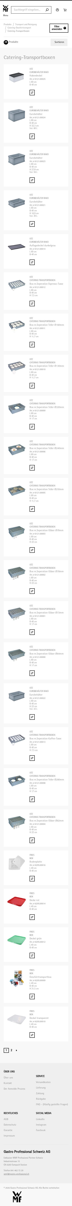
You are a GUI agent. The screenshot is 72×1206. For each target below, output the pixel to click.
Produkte (7, 25)
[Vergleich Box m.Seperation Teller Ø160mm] (32, 344)
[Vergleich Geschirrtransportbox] (32, 996)
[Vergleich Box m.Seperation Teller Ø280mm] (32, 799)
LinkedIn (40, 1119)
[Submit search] (47, 10)
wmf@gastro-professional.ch (16, 1174)
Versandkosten (43, 1082)
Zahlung (40, 1093)
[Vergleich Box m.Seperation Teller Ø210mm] (32, 509)
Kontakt (8, 1083)
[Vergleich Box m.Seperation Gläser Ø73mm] (32, 632)
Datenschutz (10, 1125)
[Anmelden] (58, 10)
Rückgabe (41, 1099)
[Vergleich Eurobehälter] (32, 136)
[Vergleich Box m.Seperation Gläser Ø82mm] (32, 840)
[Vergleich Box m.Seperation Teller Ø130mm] (32, 385)
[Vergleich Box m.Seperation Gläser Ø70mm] (32, 550)
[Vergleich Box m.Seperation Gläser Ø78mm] (32, 591)
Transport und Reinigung (26, 25)
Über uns (8, 1078)
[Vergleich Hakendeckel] (32, 92)
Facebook (40, 1130)
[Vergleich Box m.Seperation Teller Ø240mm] (32, 467)
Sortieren (59, 42)
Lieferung (41, 1088)
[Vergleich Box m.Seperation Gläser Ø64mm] (32, 673)
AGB (6, 1119)
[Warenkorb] (65, 10)
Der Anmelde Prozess (14, 1089)
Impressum (9, 1136)
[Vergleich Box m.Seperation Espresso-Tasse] (32, 303)
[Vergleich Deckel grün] (32, 955)
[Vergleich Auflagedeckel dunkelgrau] (32, 262)
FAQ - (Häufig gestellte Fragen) (52, 1104)
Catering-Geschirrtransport (19, 28)
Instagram (41, 1125)
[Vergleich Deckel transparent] (32, 1035)
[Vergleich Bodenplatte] (32, 878)
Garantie (8, 1130)
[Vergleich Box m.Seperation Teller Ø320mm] (32, 426)
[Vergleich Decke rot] (32, 917)
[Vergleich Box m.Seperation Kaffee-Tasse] (32, 758)
